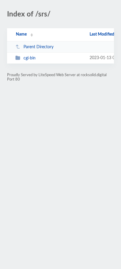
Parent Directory (38, 47)
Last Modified (102, 34)
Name (21, 34)
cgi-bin (29, 58)
